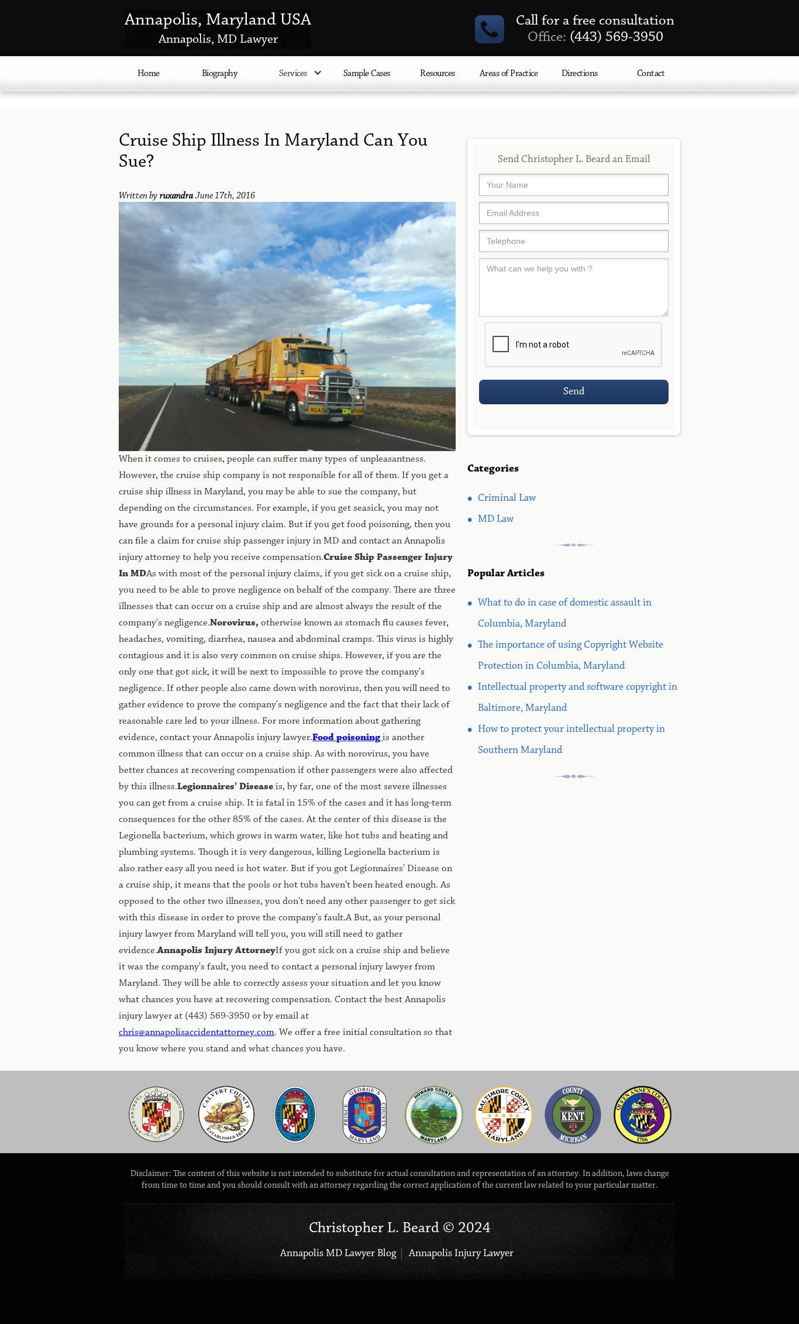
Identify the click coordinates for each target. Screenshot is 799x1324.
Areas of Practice (509, 73)
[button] (293, 79)
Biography (219, 73)
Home (148, 73)
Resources (437, 73)
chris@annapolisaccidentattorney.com (196, 1032)
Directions (580, 73)
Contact (651, 73)
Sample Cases (366, 73)
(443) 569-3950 (595, 37)
